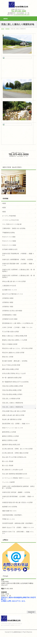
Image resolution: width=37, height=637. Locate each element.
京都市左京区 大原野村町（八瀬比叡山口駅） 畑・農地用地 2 (18, 276)
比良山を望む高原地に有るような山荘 (14, 373)
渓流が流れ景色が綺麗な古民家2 (12, 394)
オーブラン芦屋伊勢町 (9, 216)
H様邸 (4, 203)
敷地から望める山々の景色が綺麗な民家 (14, 336)
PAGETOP (31, 612)
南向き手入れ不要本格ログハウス (12, 294)
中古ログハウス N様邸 (9, 241)
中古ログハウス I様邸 (8, 237)
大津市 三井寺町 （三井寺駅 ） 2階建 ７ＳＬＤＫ (17, 327)
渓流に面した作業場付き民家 (11, 398)
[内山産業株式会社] (18, 5)
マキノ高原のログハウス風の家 (12, 224)
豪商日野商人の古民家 (9, 432)
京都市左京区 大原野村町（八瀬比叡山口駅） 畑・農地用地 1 (18, 270)
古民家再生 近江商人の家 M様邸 (12, 310)
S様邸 (4, 211)
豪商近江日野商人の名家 (9, 440)
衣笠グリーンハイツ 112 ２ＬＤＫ (12, 428)
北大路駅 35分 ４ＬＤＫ (9, 290)
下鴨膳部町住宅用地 (8, 232)
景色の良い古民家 (7, 357)
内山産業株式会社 (16, 632)
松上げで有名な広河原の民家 (11, 365)
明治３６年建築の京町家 (9, 344)
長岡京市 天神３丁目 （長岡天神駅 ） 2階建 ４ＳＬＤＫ (18, 532)
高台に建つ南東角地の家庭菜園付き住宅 (14, 474)
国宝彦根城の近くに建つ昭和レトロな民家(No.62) (17, 323)
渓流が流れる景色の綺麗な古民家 (12, 386)
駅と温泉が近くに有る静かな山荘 (12, 469)
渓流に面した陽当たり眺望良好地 (12, 403)
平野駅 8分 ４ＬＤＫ (8, 519)
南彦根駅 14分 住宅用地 (9, 506)
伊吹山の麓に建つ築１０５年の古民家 (14, 281)
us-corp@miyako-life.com (21, 14)
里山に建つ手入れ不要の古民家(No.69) (14, 457)
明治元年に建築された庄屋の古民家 (13, 352)
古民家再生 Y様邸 (7, 306)
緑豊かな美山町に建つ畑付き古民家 (13, 415)
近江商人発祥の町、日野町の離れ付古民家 (15, 453)
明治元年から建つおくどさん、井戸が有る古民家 (17, 348)
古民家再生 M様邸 (7, 298)
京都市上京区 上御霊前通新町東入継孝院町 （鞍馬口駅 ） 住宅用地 (18, 487)
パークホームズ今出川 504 (10, 220)
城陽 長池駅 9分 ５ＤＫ (9, 511)
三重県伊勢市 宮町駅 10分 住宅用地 (13, 228)
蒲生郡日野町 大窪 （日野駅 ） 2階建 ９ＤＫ (16, 423)
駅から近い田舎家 (7, 461)
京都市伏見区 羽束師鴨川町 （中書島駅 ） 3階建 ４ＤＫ (18, 254)
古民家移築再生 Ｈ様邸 (9, 315)
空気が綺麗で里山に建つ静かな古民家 (14, 411)
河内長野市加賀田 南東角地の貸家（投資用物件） (18, 523)
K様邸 (4, 207)
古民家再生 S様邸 (7, 302)
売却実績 (7, 28)
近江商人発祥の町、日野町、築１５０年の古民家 (17, 449)
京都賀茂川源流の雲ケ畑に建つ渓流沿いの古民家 (17, 502)
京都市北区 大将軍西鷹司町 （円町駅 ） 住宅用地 (17, 259)
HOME (2, 28)
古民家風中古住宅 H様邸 (9, 319)
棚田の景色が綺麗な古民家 (10, 369)
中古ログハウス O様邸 (9, 245)
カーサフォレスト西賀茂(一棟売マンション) (15, 478)
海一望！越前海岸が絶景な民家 (12, 377)
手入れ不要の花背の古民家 (10, 331)
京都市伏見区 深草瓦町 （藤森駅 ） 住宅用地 (16, 492)
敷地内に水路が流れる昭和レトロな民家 (14, 340)
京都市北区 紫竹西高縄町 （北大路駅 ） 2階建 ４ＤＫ (18, 497)
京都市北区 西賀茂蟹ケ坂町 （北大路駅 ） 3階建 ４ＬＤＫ (18, 264)
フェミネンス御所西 (8, 482)
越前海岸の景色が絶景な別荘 (11, 444)
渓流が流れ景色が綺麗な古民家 (12, 390)
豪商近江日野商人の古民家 (10, 436)
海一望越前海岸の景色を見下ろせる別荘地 (15, 382)
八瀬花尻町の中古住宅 (9, 285)
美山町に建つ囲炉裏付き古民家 (12, 419)
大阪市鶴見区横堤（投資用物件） (12, 515)
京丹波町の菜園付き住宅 (9, 249)
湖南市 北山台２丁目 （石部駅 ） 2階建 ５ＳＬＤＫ (18, 527)
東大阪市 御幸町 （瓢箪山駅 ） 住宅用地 (14, 361)
